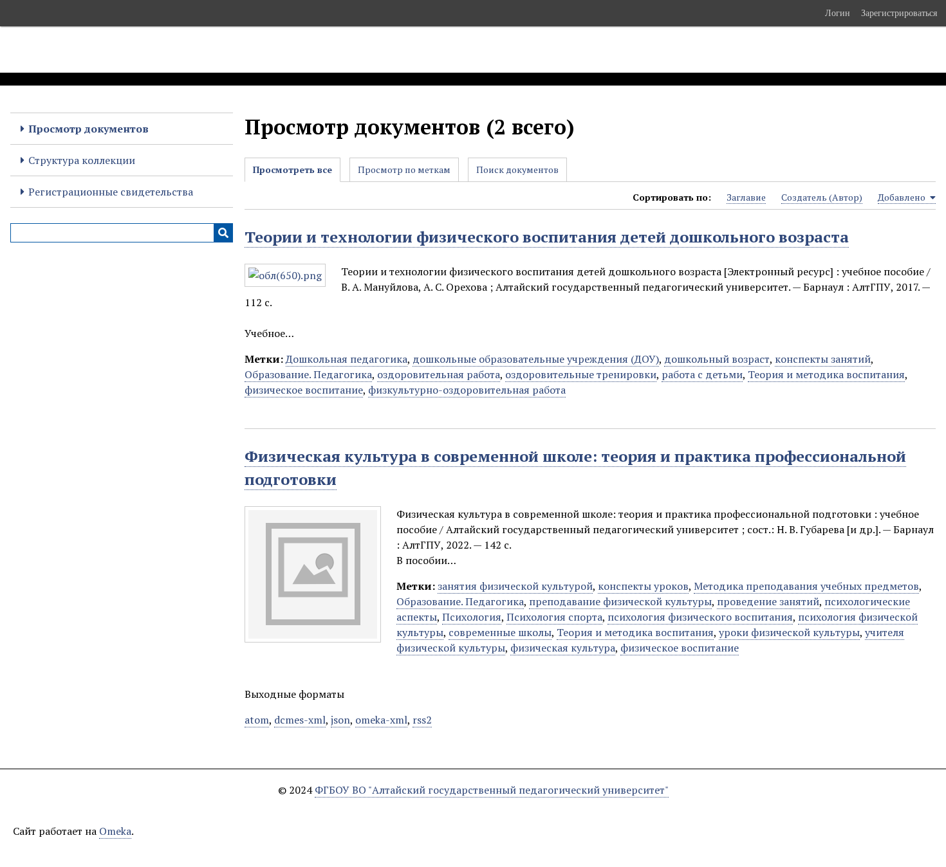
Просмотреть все (292, 169)
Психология (471, 617)
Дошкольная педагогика (346, 359)
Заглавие (746, 197)
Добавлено (902, 197)
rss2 (422, 720)
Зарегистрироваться (899, 13)
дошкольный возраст (717, 359)
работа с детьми (702, 374)
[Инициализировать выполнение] (223, 232)
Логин (837, 13)
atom (257, 720)
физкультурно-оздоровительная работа (467, 390)
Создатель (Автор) (821, 197)
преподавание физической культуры (620, 601)
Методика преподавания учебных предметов (806, 586)
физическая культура (562, 648)
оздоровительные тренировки (580, 374)
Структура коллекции (81, 160)
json (340, 720)
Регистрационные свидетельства (110, 192)
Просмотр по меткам (404, 169)
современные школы (500, 632)
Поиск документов (517, 169)
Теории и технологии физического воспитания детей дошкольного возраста (547, 236)
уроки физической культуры (789, 632)
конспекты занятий (823, 359)
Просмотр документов (88, 129)
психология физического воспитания (700, 617)
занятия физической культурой (515, 586)
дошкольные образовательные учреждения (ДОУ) (536, 359)
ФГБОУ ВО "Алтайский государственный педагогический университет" (492, 790)
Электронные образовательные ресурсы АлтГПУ (240, 49)
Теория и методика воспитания (826, 374)
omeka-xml (381, 720)
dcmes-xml (300, 720)
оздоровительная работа (438, 374)
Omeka (115, 831)
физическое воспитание (304, 390)
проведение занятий (768, 601)
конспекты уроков (643, 586)
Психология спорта (554, 617)
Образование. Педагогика (308, 374)
